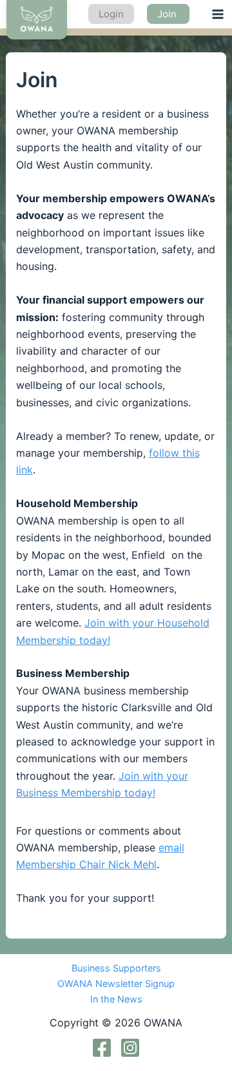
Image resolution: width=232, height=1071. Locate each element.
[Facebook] (102, 1047)
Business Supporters (116, 967)
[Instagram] (130, 1047)
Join (168, 14)
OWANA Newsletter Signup (116, 983)
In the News (116, 998)
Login (111, 14)
